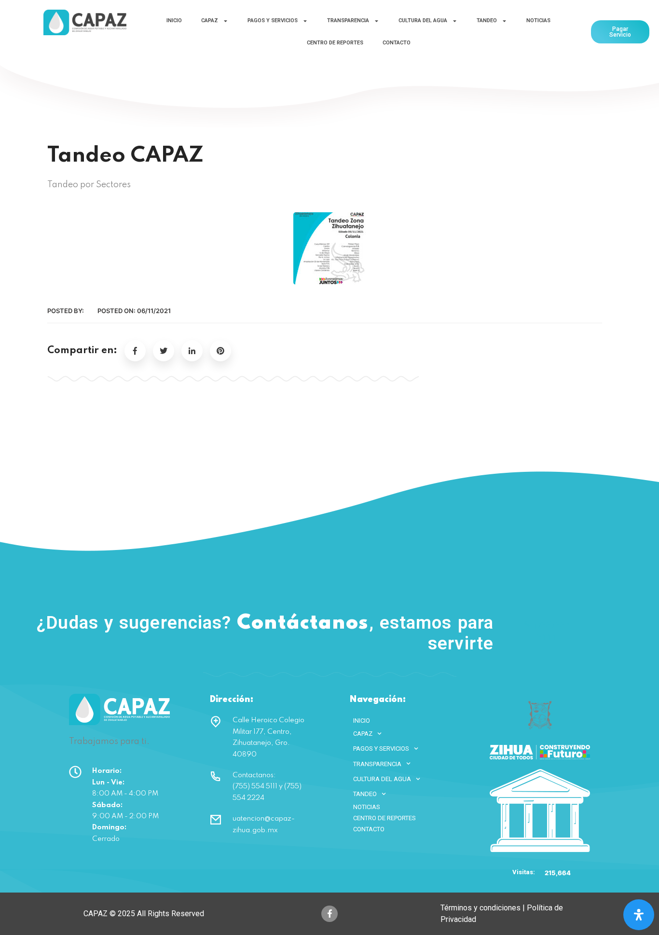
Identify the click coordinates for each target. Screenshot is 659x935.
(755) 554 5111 (552, 630)
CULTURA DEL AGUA (422, 20)
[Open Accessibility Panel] (638, 914)
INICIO (174, 20)
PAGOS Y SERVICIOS (272, 20)
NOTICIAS (538, 20)
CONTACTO (397, 43)
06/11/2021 (154, 311)
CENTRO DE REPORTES (335, 43)
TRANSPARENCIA (348, 20)
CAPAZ (209, 20)
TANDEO (487, 20)
